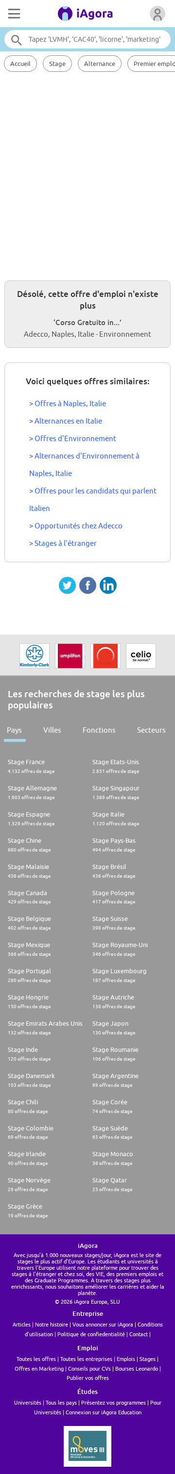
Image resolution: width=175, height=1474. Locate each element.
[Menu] (13, 13)
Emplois (126, 1359)
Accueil (20, 63)
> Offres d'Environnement (72, 438)
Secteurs (151, 730)
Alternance (99, 63)
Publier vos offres (88, 1378)
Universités (27, 1402)
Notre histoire (51, 1324)
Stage (57, 63)
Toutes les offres (36, 1359)
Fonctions (99, 730)
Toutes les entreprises (86, 1359)
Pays (14, 730)
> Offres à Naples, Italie (67, 403)
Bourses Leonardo (136, 1368)
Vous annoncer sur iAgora (102, 1324)
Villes (52, 730)
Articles (22, 1324)
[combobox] (87, 39)
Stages (148, 1359)
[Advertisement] (87, 174)
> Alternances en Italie (65, 421)
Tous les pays (61, 1402)
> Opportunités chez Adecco (75, 526)
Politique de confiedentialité (91, 1334)
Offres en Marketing (39, 1368)
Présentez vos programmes (113, 1402)
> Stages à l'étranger (63, 543)
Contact (138, 1334)
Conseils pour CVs (89, 1368)
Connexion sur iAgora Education (103, 1412)
